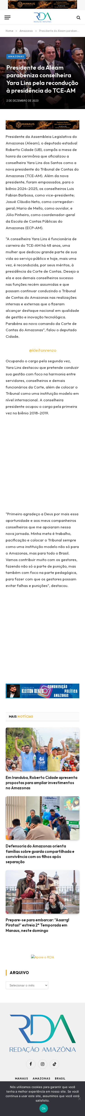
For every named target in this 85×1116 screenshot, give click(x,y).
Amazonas (16, 56)
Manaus (21, 1078)
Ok (44, 1108)
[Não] (79, 1098)
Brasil (60, 1078)
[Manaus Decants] (42, 5)
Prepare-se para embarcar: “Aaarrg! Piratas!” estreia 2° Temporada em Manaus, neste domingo (37, 925)
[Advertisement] (42, 465)
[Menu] (7, 17)
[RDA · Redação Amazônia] (42, 17)
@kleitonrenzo (42, 350)
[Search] (78, 17)
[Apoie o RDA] (42, 957)
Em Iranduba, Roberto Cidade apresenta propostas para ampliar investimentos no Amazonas (41, 782)
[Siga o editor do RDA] (42, 692)
